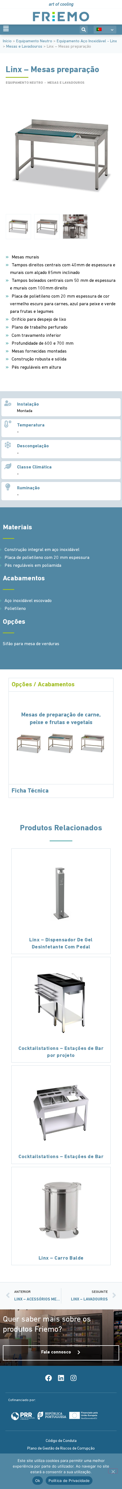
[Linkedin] (61, 1378)
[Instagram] (73, 1378)
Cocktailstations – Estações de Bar (61, 1157)
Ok (37, 1480)
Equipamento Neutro (34, 41)
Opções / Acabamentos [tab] (43, 685)
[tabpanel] (61, 737)
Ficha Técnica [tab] (30, 791)
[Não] (113, 1470)
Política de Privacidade (69, 1480)
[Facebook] (48, 1378)
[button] (84, 30)
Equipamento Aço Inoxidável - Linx (87, 41)
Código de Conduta (61, 1441)
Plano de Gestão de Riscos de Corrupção (61, 1448)
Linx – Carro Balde (61, 1258)
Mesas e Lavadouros (24, 47)
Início (7, 41)
